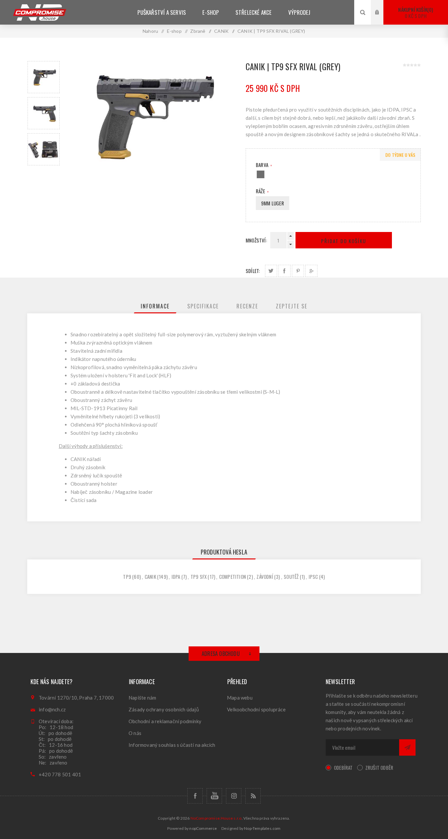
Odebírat (343, 767)
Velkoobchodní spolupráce (256, 709)
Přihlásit (382, 6)
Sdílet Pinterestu (298, 271)
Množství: (256, 240)
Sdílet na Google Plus (311, 271)
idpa (176, 576)
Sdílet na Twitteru (271, 271)
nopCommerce (203, 828)
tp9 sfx (199, 576)
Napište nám (142, 698)
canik (150, 576)
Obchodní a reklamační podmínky (165, 721)
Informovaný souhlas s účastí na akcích (172, 745)
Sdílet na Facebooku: (284, 271)
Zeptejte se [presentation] (291, 306)
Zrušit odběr (379, 767)
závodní (264, 576)
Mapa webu (240, 698)
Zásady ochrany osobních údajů (164, 709)
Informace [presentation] (155, 306)
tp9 (127, 576)
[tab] (155, 306)
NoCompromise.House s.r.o (216, 818)
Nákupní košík (415, 12)
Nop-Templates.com (262, 828)
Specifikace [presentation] (203, 306)
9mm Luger (272, 203)
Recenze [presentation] (247, 306)
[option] (43, 77)
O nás (135, 733)
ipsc (313, 576)
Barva (262, 164)
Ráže (261, 191)
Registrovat (382, 18)
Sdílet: (253, 270)
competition (232, 576)
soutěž (291, 576)
